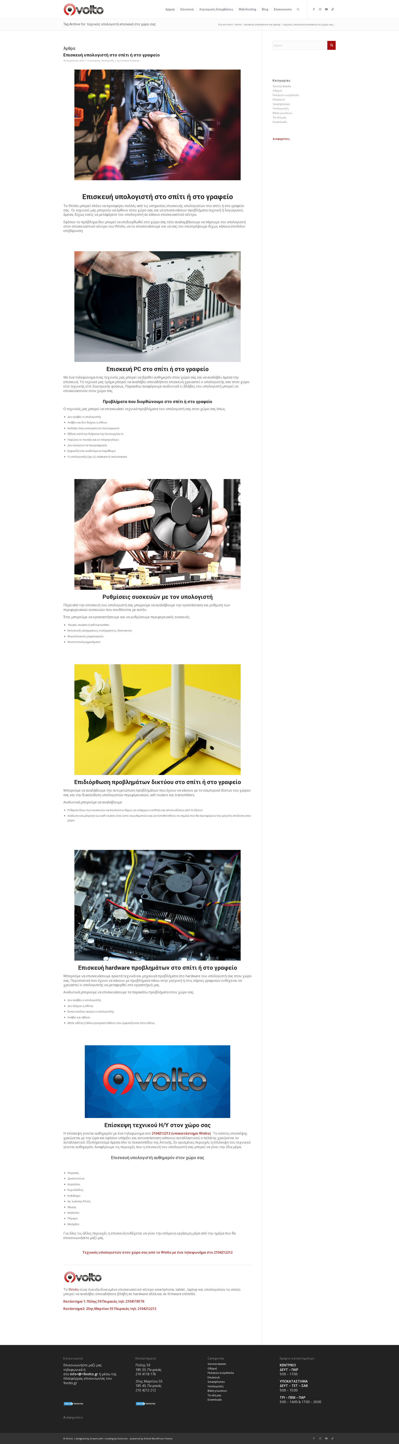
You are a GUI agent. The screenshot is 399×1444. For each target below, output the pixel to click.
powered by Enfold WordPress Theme (151, 1438)
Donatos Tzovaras (129, 60)
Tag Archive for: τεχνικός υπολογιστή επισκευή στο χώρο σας (109, 24)
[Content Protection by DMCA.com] (73, 1405)
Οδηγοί (277, 90)
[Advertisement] (304, 167)
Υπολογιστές (107, 60)
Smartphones (281, 104)
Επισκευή (95, 60)
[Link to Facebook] (314, 9)
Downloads (280, 122)
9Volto (74, 1289)
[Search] (298, 9)
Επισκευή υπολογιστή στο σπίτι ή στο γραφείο (111, 55)
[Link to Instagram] (320, 9)
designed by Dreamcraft (89, 1438)
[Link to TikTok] (332, 9)
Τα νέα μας (279, 117)
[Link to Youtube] (326, 9)
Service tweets (282, 86)
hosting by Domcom (116, 1438)
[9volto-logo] (83, 9)
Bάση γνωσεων (282, 113)
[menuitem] (170, 9)
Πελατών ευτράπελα (286, 95)
